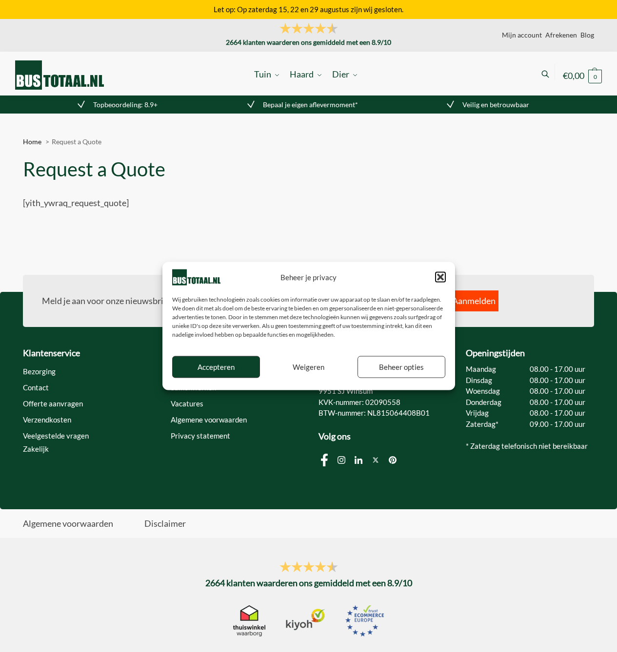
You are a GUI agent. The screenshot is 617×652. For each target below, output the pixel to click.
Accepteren (216, 367)
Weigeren (308, 367)
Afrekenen (561, 35)
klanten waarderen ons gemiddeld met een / (308, 42)
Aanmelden (474, 300)
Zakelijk (36, 448)
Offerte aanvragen (53, 403)
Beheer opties (401, 367)
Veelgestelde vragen (56, 435)
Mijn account (522, 35)
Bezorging (39, 371)
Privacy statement (200, 435)
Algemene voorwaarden (209, 419)
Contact (36, 387)
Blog (587, 35)
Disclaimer (165, 523)
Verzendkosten (47, 419)
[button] (440, 277)
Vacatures (187, 403)
